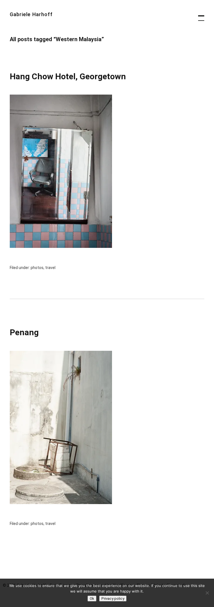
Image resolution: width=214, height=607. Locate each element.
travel (50, 267)
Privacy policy (112, 598)
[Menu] (198, 15)
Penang (24, 332)
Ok (92, 598)
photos (37, 267)
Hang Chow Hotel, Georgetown (68, 76)
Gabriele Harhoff (31, 14)
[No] (207, 593)
